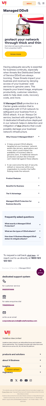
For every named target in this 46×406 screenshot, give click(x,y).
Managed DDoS (25, 268)
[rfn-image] (29, 3)
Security (14, 268)
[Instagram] (30, 380)
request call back (13, 369)
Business (5, 268)
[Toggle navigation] (43, 3)
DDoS (19, 126)
